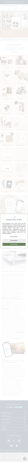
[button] (14, 236)
